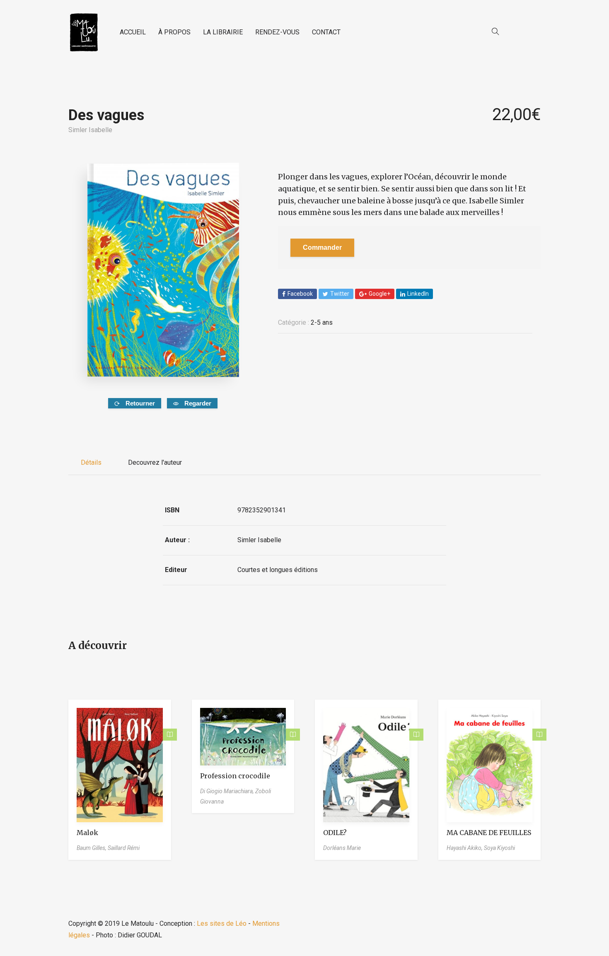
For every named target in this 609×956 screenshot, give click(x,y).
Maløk (87, 832)
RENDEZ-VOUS (277, 32)
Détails (91, 462)
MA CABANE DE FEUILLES (489, 832)
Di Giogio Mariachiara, (227, 791)
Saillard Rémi (124, 848)
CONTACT (326, 32)
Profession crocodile (235, 776)
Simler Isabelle (90, 130)
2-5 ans (322, 322)
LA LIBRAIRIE (223, 32)
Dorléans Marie (342, 848)
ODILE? (335, 832)
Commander (322, 247)
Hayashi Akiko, (465, 848)
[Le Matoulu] (83, 32)
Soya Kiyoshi (499, 848)
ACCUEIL (133, 32)
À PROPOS (174, 32)
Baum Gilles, (92, 848)
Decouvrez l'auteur (155, 462)
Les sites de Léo (222, 923)
